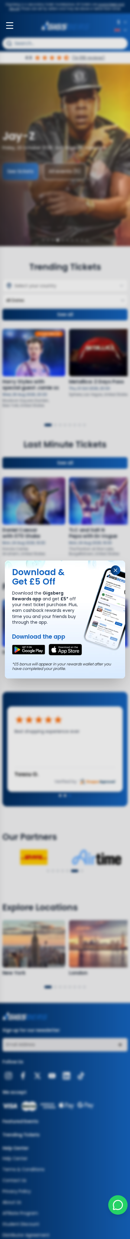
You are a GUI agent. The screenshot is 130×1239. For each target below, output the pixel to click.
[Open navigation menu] (9, 25)
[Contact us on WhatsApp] (118, 1205)
